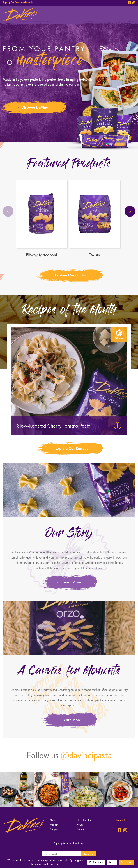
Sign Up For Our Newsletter (16, 2)
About (52, 820)
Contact (81, 829)
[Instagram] (133, 2)
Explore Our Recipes (71, 448)
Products (54, 824)
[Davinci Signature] (20, 14)
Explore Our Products (72, 275)
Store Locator (84, 820)
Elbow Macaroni (41, 254)
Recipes (53, 829)
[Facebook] (129, 2)
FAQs (80, 824)
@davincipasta (86, 755)
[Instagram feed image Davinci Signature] (17, 789)
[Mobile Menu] (132, 14)
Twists (94, 254)
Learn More (71, 582)
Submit (88, 854)
